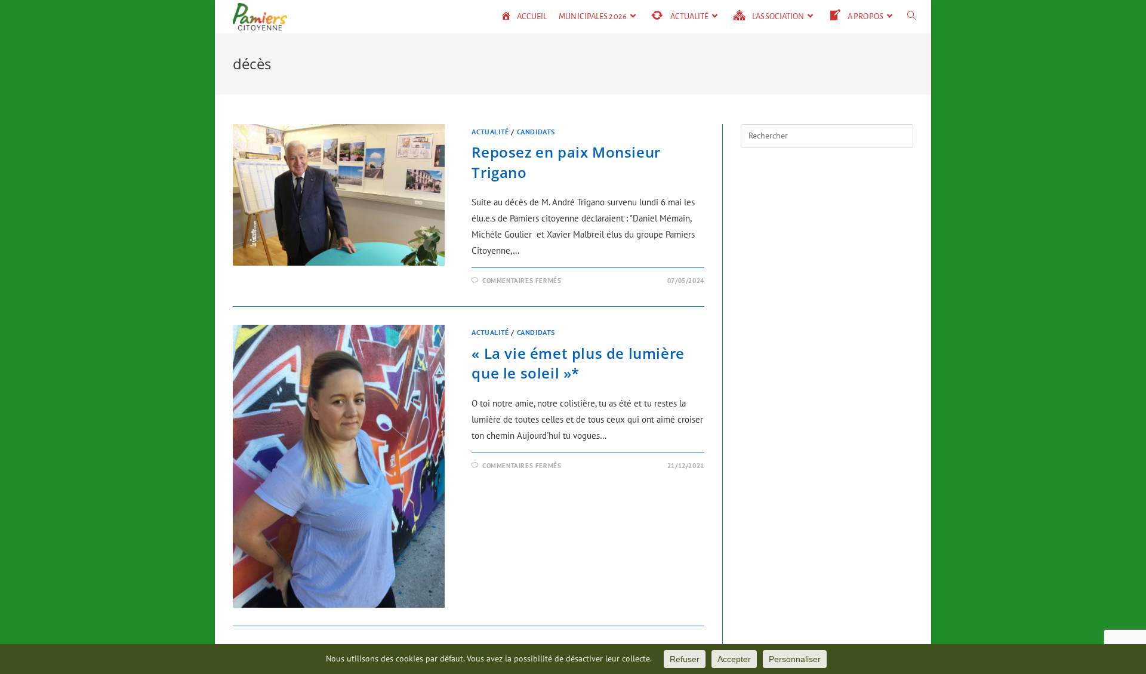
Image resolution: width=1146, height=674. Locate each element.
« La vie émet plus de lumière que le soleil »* (578, 363)
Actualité (490, 131)
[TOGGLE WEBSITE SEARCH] (911, 16)
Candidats (536, 131)
